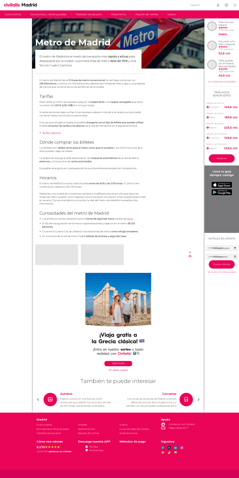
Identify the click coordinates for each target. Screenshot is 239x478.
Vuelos (171, 14)
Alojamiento (118, 14)
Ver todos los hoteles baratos (222, 272)
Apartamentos (86, 429)
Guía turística (13, 14)
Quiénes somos (128, 433)
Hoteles (82, 424)
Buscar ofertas (221, 264)
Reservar (222, 158)
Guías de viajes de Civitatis (134, 429)
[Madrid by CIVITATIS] (13, 5)
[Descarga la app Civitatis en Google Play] (221, 192)
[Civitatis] (43, 473)
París (130, 218)
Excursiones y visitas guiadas (48, 14)
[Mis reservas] (218, 5)
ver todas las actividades (222, 81)
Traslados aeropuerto (89, 14)
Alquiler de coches (146, 14)
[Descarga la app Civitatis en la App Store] (221, 185)
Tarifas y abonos (51, 132)
